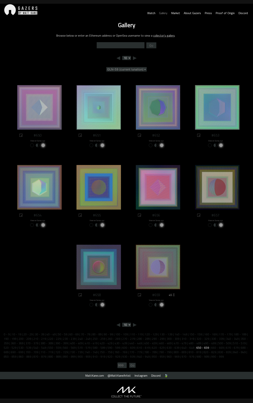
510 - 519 (239, 343)
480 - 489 (195, 343)
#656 (156, 215)
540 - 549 (39, 347)
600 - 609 (128, 347)
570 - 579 (84, 347)
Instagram (140, 375)
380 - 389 (46, 343)
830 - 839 (224, 352)
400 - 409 (76, 343)
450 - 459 (150, 343)
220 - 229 (54, 338)
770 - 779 (135, 352)
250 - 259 (99, 338)
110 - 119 (136, 334)
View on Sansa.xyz (37, 140)
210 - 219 (39, 338)
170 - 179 (225, 334)
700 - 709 (32, 352)
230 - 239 (69, 338)
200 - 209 (25, 338)
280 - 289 (143, 338)
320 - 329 (202, 338)
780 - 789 (150, 352)
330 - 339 (217, 338)
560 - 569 (69, 347)
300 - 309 (173, 338)
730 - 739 (76, 352)
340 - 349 (232, 338)
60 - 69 (74, 334)
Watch (151, 13)
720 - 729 (61, 352)
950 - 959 (158, 356)
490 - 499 (209, 343)
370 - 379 (32, 343)
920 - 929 (113, 356)
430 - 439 (120, 343)
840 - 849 (239, 352)
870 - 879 (39, 356)
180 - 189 (240, 334)
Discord (243, 13)
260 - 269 (113, 338)
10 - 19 (16, 334)
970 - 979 (188, 356)
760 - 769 (120, 352)
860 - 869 (25, 356)
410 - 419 (91, 343)
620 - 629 (158, 347)
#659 (156, 294)
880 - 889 (54, 356)
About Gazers (192, 13)
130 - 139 (166, 334)
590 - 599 (113, 347)
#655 (97, 215)
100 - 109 (121, 334)
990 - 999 (217, 356)
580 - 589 (99, 347)
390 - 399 (61, 343)
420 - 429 (106, 343)
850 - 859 (10, 356)
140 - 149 (180, 334)
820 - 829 (209, 352)
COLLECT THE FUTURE (126, 396)
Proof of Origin (225, 13)
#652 (156, 135)
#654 (37, 215)
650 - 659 (202, 347)
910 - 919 (99, 356)
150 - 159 (195, 334)
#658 (97, 294)
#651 (97, 135)
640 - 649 (188, 347)
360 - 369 (17, 343)
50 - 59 (62, 334)
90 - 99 (108, 334)
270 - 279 (128, 338)
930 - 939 (128, 356)
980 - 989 (202, 356)
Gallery (163, 13)
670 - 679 (232, 347)
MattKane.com (94, 375)
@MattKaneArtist (119, 375)
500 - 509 (224, 343)
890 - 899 (69, 356)
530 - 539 (25, 347)
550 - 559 (54, 347)
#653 (215, 135)
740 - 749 (91, 352)
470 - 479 (180, 343)
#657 (215, 215)
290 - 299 (158, 338)
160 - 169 (210, 334)
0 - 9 (7, 334)
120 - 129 (151, 334)
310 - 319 (188, 338)
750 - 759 (106, 352)
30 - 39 (39, 334)
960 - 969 (173, 356)
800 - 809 (180, 352)
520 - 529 (10, 347)
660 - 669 (217, 347)
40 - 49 (51, 334)
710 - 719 (46, 352)
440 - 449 (135, 343)
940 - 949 (143, 356)
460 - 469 (165, 343)
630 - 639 (173, 347)
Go (151, 45)
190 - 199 (10, 338)
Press (208, 13)
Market (175, 13)
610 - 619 (143, 347)
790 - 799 (165, 352)
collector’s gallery (164, 35)
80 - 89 (97, 334)
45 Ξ (172, 295)
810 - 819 (195, 352)
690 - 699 (17, 352)
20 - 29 (28, 334)
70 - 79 (85, 334)
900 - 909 (84, 356)
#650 (37, 135)
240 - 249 (84, 338)
